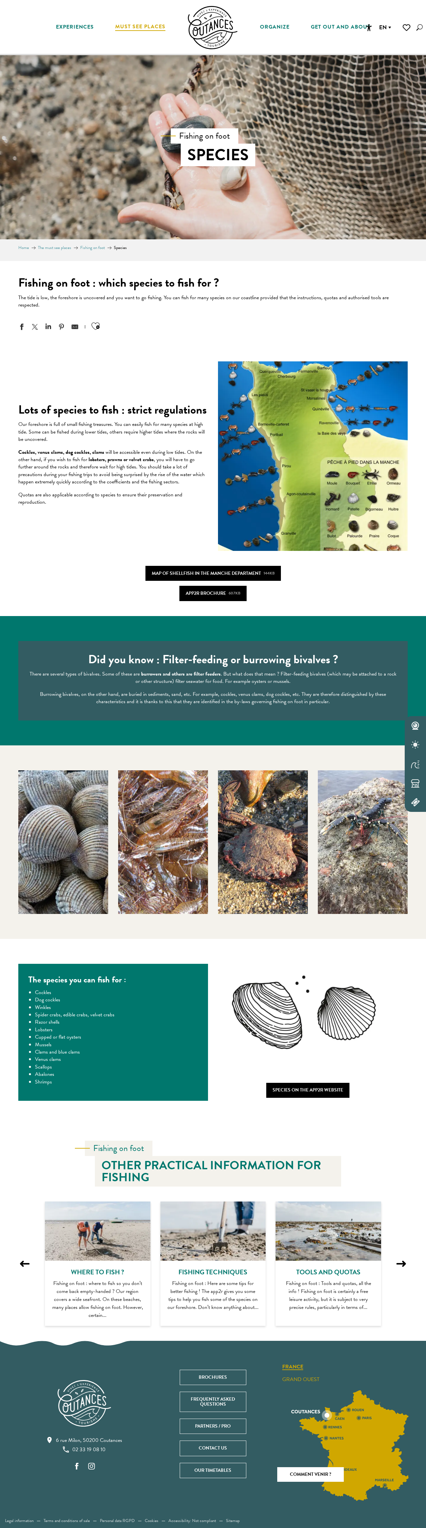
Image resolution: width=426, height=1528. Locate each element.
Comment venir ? (310, 1474)
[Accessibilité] (368, 27)
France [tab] (292, 1367)
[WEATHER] (415, 745)
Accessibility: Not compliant (192, 1520)
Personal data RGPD (117, 1520)
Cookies (151, 1520)
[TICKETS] (415, 802)
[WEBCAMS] (415, 725)
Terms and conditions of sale (67, 1520)
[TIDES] (415, 764)
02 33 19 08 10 (89, 1450)
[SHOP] (415, 783)
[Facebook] (77, 1466)
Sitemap (233, 1520)
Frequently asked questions (213, 1401)
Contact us (213, 1448)
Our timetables (212, 1470)
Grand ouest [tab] (301, 1379)
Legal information (19, 1520)
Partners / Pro (213, 1426)
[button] (419, 27)
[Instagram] (91, 1466)
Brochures (213, 1377)
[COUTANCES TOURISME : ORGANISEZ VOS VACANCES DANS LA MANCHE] (212, 27)
